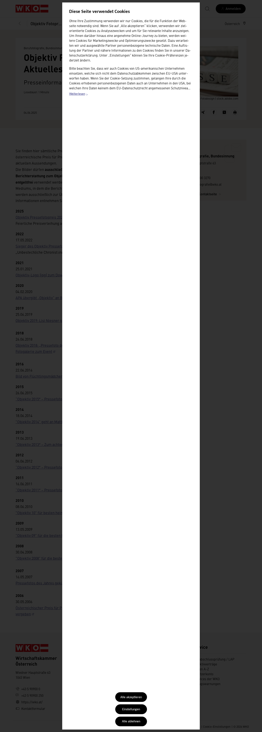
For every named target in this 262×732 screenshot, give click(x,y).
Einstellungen (131, 709)
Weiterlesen (78, 94)
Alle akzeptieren (131, 697)
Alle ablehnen (131, 721)
